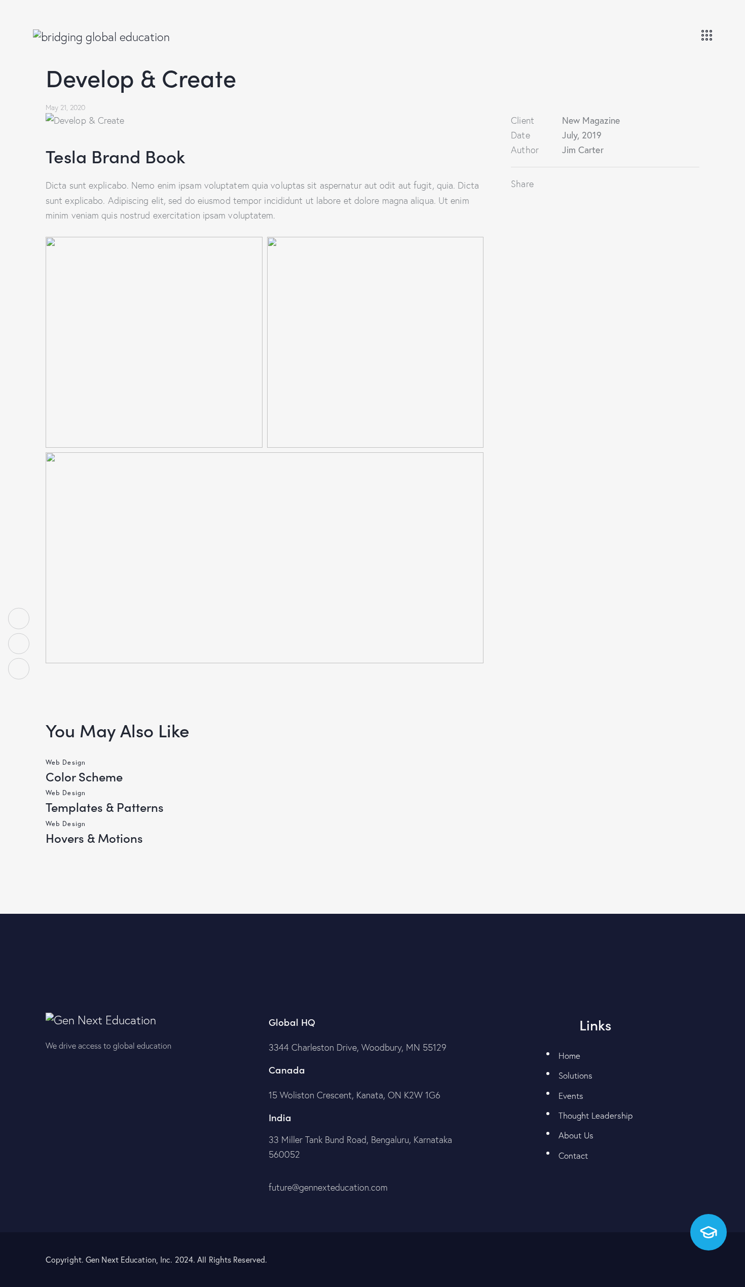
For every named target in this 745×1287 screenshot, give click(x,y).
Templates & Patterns (105, 806)
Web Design (66, 762)
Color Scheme (84, 776)
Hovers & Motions (94, 837)
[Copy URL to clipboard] (601, 184)
